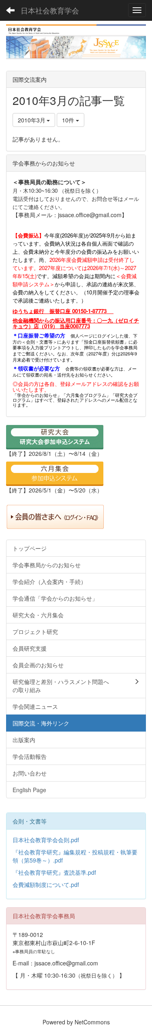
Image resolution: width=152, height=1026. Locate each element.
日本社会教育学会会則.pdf (46, 840)
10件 (69, 120)
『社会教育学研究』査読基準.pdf (54, 872)
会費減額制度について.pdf (46, 884)
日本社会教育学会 (50, 10)
